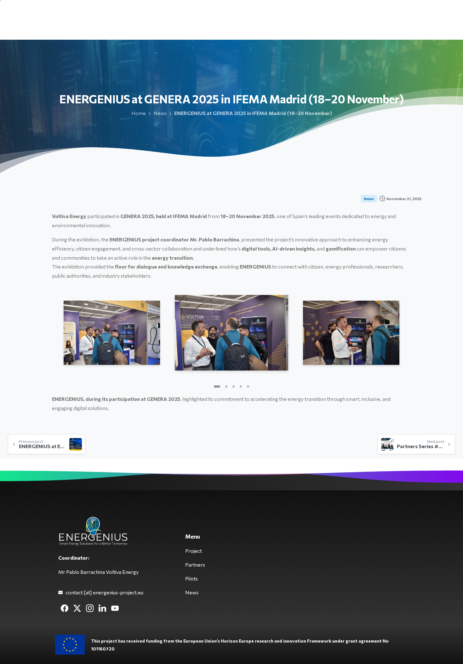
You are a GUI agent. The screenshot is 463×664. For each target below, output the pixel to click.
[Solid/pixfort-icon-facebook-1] (64, 607)
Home (138, 113)
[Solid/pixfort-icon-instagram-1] (89, 607)
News (160, 113)
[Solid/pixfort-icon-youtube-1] (115, 607)
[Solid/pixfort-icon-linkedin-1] (102, 607)
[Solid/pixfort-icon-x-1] (77, 607)
